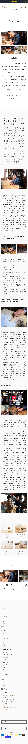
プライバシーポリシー (7, 709)
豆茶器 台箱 (5, 657)
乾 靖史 (3, 640)
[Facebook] (2, 689)
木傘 (2, 669)
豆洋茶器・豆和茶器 (6, 655)
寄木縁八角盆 (5, 662)
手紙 (2, 619)
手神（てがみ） (10, 732)
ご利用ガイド (5, 705)
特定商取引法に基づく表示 (8, 707)
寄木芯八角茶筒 (5, 664)
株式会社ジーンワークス (8, 695)
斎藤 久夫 (4, 633)
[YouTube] (6, 689)
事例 (2, 626)
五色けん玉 (4, 652)
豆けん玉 (3, 659)
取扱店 (3, 621)
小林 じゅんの (5, 638)
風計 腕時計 (5, 674)
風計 (2, 672)
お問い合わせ (5, 703)
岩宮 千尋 (4, 643)
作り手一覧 (4, 616)
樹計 (2, 676)
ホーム (3, 611)
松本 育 (3, 645)
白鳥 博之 (4, 635)
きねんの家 (4, 667)
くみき (3, 681)
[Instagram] (4, 689)
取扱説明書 (4, 712)
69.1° (2, 679)
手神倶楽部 (4, 685)
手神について (5, 614)
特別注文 (3, 624)
